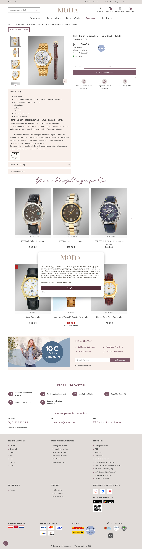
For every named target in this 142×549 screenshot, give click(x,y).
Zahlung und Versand (59, 446)
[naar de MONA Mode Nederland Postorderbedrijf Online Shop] (21, 527)
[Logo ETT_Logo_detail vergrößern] (15, 156)
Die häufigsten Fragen (109, 422)
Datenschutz (99, 456)
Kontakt (12, 490)
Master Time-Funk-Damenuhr (109, 317)
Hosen (12, 459)
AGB (96, 449)
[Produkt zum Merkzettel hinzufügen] (110, 66)
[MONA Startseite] (68, 10)
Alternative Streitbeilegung (104, 469)
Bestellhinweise (57, 493)
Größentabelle (57, 490)
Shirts (12, 456)
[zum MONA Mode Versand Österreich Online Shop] (10, 527)
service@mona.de (64, 422)
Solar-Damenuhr (33, 317)
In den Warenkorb (106, 72)
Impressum (98, 452)
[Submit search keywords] (37, 9)
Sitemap (12, 446)
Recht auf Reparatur (102, 479)
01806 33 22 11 (21, 422)
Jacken (12, 452)
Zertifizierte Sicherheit (59, 452)
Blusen (12, 462)
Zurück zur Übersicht (20, 30)
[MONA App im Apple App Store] (97, 501)
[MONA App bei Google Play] (108, 502)
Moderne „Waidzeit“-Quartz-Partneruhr (71, 317)
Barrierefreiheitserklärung (103, 475)
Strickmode (13, 449)
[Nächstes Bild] (15, 85)
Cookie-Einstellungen (102, 459)
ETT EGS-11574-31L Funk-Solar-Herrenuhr (109, 242)
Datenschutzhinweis (83, 366)
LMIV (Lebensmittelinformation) (105, 472)
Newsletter (56, 459)
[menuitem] (36, 18)
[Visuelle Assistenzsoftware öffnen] (109, 535)
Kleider (12, 466)
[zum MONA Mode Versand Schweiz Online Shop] (16, 527)
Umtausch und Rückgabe (60, 449)
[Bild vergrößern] (65, 81)
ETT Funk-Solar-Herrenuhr (32, 241)
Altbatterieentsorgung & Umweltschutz (108, 466)
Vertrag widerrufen (101, 446)
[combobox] (24, 9)
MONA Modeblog (58, 496)
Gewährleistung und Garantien (105, 462)
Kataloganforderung (59, 462)
